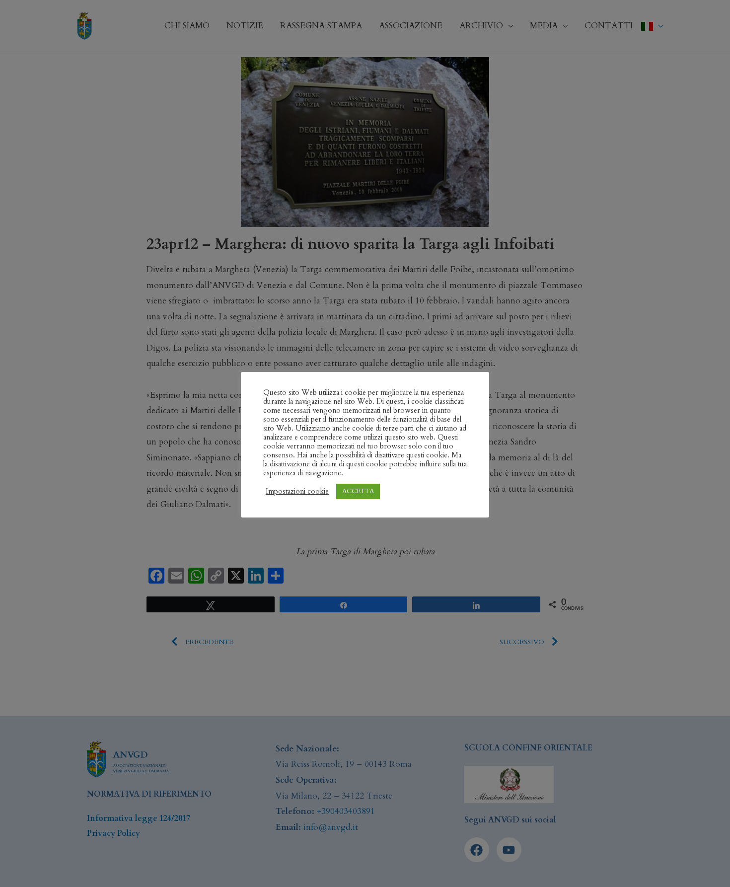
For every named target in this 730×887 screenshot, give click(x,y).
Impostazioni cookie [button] (297, 491)
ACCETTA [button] (358, 491)
